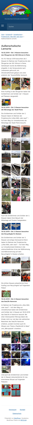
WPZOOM (23, 420)
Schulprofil (9, 34)
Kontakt (22, 410)
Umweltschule (17, 34)
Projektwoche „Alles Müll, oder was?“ (12, 36)
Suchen (29, 27)
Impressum (12, 410)
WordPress (17, 418)
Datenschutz (17, 413)
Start (2, 34)
